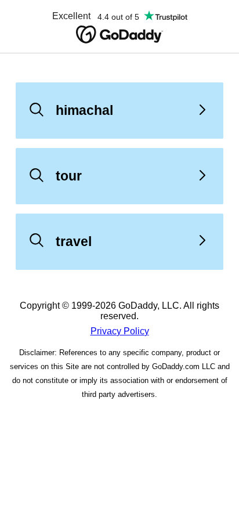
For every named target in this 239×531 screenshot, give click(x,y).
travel (74, 241)
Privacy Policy (119, 331)
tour (69, 175)
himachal (84, 110)
